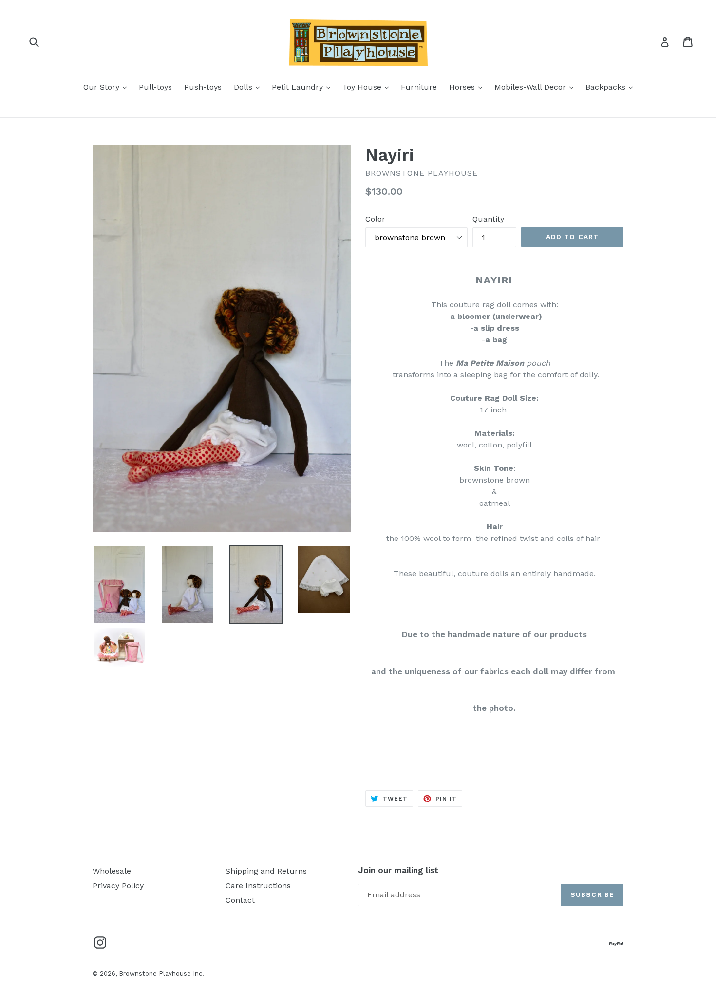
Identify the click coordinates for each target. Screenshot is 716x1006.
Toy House (368, 87)
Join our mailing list (398, 870)
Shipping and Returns (266, 871)
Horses (468, 87)
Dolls (249, 87)
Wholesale (112, 871)
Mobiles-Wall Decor (536, 87)
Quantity (488, 219)
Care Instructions (258, 885)
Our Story (107, 87)
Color (375, 219)
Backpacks (611, 87)
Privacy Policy (118, 885)
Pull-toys (155, 87)
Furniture (419, 87)
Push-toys (203, 87)
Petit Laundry (303, 87)
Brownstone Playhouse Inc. (161, 973)
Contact (240, 900)
